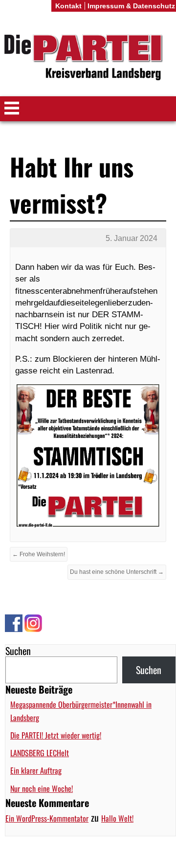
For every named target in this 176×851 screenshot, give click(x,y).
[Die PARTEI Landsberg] (88, 58)
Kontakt (68, 6)
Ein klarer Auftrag (36, 770)
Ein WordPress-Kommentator (46, 818)
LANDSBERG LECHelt (39, 753)
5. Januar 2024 (131, 238)
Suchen (18, 650)
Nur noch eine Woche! (41, 788)
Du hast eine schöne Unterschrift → (117, 571)
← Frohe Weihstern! (38, 554)
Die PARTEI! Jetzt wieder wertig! (55, 735)
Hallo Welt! (117, 818)
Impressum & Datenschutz (131, 6)
